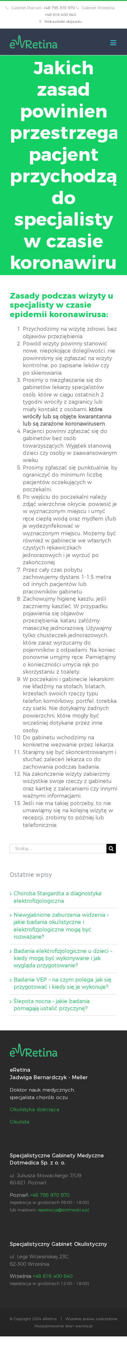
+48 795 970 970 (59, 7)
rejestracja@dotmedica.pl (63, 1209)
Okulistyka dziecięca (34, 1109)
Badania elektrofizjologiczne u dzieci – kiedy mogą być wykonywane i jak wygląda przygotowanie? (63, 958)
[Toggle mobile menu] (113, 42)
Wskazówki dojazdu (63, 21)
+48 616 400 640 (60, 14)
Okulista (19, 1122)
